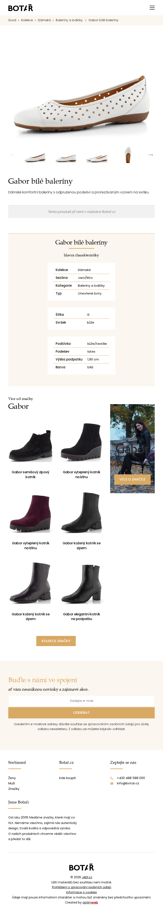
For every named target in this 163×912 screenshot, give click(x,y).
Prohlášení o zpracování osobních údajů (81, 887)
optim (90, 902)
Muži (11, 783)
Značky (13, 788)
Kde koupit (67, 778)
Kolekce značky (56, 640)
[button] (150, 155)
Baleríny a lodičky (69, 20)
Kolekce (27, 20)
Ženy (12, 778)
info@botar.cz (128, 783)
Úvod (12, 20)
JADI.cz (87, 877)
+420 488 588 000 (131, 778)
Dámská (44, 20)
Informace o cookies (81, 892)
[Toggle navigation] (152, 7)
